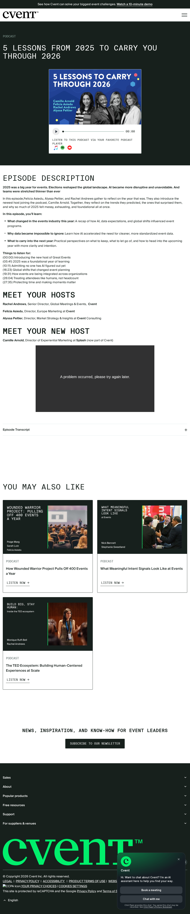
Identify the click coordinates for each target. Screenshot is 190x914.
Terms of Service (114, 891)
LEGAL (7, 881)
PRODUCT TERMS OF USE (87, 881)
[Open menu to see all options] (184, 15)
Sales (7, 778)
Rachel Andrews (82, 198)
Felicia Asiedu (33, 198)
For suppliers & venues (19, 824)
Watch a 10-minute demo (135, 4)
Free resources (14, 805)
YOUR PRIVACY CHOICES (38, 886)
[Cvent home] (20, 14)
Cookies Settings (73, 886)
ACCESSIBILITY (54, 881)
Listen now (16, 583)
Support (8, 814)
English (13, 900)
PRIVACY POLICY (27, 881)
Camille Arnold (58, 202)
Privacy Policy (86, 891)
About (7, 787)
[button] (56, 131)
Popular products (15, 796)
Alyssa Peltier (54, 198)
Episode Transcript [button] (16, 429)
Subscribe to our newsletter (95, 743)
